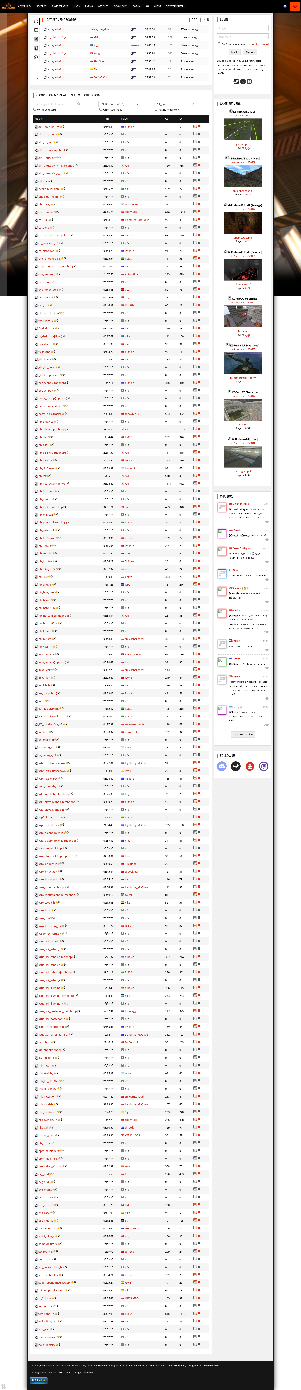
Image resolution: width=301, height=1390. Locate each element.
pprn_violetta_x (48, 1159)
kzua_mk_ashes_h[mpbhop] (55, 957)
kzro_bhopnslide (48, 864)
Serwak (236, 588)
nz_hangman (46, 1135)
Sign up (250, 52)
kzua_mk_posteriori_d (51, 1019)
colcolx (129, 895)
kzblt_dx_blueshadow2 (52, 771)
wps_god (43, 1329)
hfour (128, 662)
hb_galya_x (45, 460)
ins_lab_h (44, 685)
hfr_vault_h (45, 646)
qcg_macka (45, 1190)
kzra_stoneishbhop (50, 848)
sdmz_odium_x (47, 1244)
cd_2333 (43, 220)
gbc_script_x (45, 390)
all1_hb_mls (45, 142)
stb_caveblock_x (48, 1275)
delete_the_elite (99, 29)
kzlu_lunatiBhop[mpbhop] (54, 794)
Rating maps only (169, 109)
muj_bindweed (47, 1112)
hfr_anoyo (44, 584)
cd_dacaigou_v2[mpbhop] (54, 235)
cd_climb (43, 227)
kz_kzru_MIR (46, 740)
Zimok (128, 693)
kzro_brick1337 (47, 871)
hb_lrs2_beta (46, 491)
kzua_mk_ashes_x (49, 980)
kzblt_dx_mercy (48, 778)
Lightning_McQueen (137, 220)
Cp (167, 118)
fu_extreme (45, 344)
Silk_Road (131, 864)
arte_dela (44, 181)
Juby (127, 584)
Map (38, 118)
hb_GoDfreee (46, 468)
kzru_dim (44, 918)
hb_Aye (43, 437)
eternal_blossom (48, 313)
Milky (97, 37)
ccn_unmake (46, 212)
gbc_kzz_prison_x (49, 375)
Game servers (60, 6)
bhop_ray (44, 204)
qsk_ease (44, 1213)
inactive (129, 344)
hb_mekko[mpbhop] (51, 507)
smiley (236, 640)
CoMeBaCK (100, 77)
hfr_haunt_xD (46, 608)
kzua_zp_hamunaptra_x (53, 1034)
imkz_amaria (46, 654)
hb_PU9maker (47, 538)
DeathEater (132, 204)
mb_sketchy (45, 1073)
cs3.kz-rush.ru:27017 (243, 302)
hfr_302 (43, 577)
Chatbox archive (243, 734)
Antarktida (131, 274)
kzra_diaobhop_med (50, 833)
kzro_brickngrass (48, 879)
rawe (128, 569)
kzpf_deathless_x (48, 825)
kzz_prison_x (46, 1058)
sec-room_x (45, 1252)
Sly (95, 69)
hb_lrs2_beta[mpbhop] (52, 483)
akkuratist (131, 732)
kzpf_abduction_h (49, 817)
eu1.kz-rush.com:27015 (243, 115)
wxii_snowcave (47, 1337)
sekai (128, 1166)
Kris (127, 1174)
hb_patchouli (46, 530)
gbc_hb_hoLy (46, 367)
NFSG (128, 460)
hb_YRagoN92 (46, 569)
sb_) (96, 45)
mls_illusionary (47, 1089)
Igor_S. (129, 677)
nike (127, 336)
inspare (129, 235)
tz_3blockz (44, 1298)
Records (41, 6)
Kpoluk (236, 658)
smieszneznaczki (135, 639)
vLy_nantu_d (46, 1314)
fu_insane (44, 352)
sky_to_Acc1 (45, 1259)
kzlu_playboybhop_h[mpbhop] (57, 802)
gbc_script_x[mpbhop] (52, 383)
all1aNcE (130, 957)
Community (24, 6)
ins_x (41, 701)
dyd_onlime (45, 297)
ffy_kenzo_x (45, 321)
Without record (46, 109)
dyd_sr (42, 305)
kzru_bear (44, 910)
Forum (136, 6)
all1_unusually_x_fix (50, 173)
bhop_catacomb (243, 237)
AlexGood (99, 61)
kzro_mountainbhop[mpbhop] (57, 895)
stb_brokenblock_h (50, 1267)
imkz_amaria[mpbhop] (52, 662)
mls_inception (46, 1096)
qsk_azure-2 (45, 1205)
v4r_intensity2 (47, 1306)
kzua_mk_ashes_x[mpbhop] (55, 972)
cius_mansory (46, 274)
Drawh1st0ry (239, 548)
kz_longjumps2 (242, 471)
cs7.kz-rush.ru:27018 (243, 443)
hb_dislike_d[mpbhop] (52, 452)
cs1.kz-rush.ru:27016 (243, 209)
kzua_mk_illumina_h (50, 1003)
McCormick (132, 1042)
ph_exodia (44, 1143)
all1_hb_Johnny (47, 134)
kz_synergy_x (46, 747)
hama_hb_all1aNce (49, 414)
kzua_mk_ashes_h (49, 965)
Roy (127, 794)
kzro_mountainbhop (51, 887)
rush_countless (47, 1228)
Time (106, 118)
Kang (97, 53)
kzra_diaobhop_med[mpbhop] (57, 840)
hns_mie (243, 331)
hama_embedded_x (50, 406)
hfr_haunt (44, 600)
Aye (127, 165)
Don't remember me (233, 44)
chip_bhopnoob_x (49, 258)
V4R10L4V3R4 (133, 654)
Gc (180, 118)
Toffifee (129, 561)
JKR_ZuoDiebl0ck (48, 708)
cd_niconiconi (46, 251)
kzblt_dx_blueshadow (51, 763)
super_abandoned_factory (54, 1282)
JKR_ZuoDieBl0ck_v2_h (52, 716)
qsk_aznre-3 (45, 1197)
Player (125, 118)
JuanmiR (130, 468)
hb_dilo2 (43, 445)
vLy (127, 289)
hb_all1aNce (45, 421)
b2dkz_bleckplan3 (49, 189)
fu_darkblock (46, 328)
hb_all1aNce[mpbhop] (52, 429)
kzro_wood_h (46, 902)
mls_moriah (45, 1104)
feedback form (211, 1365)
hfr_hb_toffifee (47, 623)
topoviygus (132, 414)
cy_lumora (44, 282)
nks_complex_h (47, 1120)
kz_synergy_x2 (47, 755)
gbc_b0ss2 (44, 359)
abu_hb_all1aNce (48, 127)
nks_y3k (43, 1127)
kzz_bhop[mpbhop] (50, 1050)
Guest (157, 6)
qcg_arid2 (44, 1182)
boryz (128, 577)
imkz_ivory (45, 670)
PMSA (128, 437)
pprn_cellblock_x (48, 1151)
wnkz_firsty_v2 (47, 1321)
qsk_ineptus (45, 1221)
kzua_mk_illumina (49, 988)
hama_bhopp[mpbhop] (52, 398)
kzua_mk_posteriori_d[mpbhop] (58, 1011)
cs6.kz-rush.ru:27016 (243, 396)
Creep (235, 707)
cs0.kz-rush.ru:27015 (243, 162)
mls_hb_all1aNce (48, 1081)
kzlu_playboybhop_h (51, 809)
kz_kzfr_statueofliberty (243, 378)
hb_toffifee (45, 561)
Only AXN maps (112, 109)
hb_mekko (44, 499)
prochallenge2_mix (49, 1166)
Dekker (129, 926)
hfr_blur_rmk (46, 592)
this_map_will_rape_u (51, 1290)
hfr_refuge (44, 639)
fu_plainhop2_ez (58, 37)
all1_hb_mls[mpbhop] (51, 150)
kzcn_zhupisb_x (48, 786)
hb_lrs (42, 476)
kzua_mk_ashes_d (49, 949)
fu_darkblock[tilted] (50, 336)
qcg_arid (43, 1174)
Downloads (120, 6)
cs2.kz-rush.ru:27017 (243, 256)
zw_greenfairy (46, 1345)
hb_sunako (45, 553)
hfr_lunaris (44, 631)
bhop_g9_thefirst (48, 196)
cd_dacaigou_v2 (48, 243)
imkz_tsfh (44, 677)
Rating (89, 6)
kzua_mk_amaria (48, 941)
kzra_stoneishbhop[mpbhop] (56, 856)
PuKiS (128, 258)
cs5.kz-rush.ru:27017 (243, 349)
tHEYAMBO (132, 212)
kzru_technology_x (49, 926)
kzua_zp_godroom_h (51, 1027)
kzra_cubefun (56, 29)
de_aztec (243, 424)
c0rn (235, 530)
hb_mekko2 (45, 514)
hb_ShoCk (44, 546)
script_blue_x (46, 1236)
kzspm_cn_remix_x (49, 933)
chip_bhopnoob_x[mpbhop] (55, 266)
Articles (103, 6)
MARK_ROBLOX (241, 504)
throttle (129, 305)
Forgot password (259, 44)
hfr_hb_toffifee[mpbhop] (53, 615)
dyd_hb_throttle (48, 289)
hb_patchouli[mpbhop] (52, 522)
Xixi (127, 189)
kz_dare (43, 732)
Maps (77, 6)
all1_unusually (47, 158)
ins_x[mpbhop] (47, 693)
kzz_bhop (44, 1042)
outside (129, 127)
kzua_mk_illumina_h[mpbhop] (56, 996)
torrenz (129, 1252)
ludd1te (129, 1205)
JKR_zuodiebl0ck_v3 (50, 724)
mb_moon (44, 1065)
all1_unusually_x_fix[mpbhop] (56, 165)
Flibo (235, 570)
